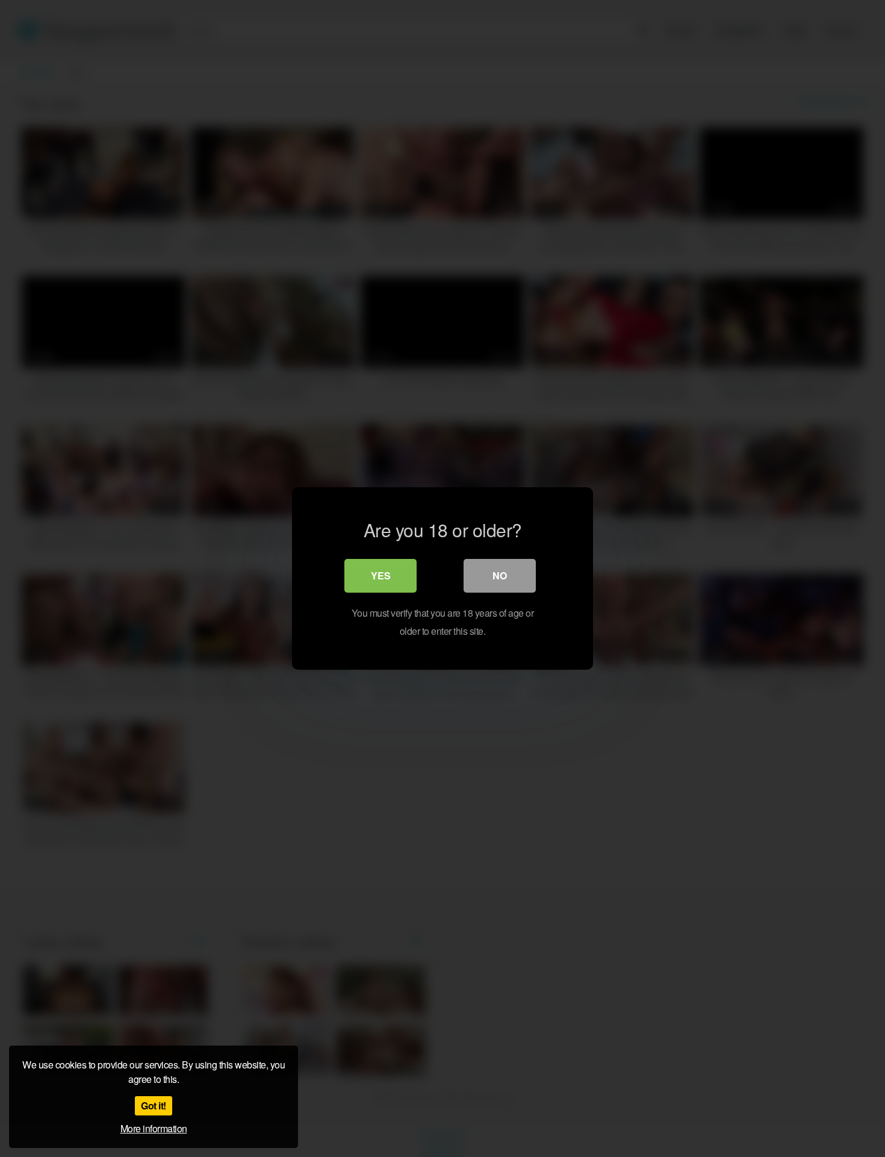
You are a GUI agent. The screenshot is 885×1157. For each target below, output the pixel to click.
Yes (381, 575)
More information (153, 1128)
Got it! (153, 1105)
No (499, 575)
